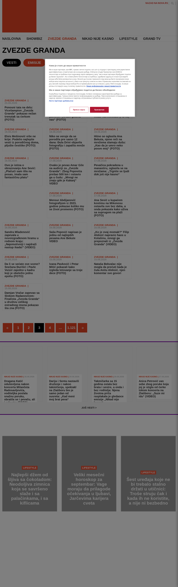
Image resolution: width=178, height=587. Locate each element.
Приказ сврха (79, 110)
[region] (90, 88)
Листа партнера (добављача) (61, 101)
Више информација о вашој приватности (103, 86)
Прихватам (99, 110)
